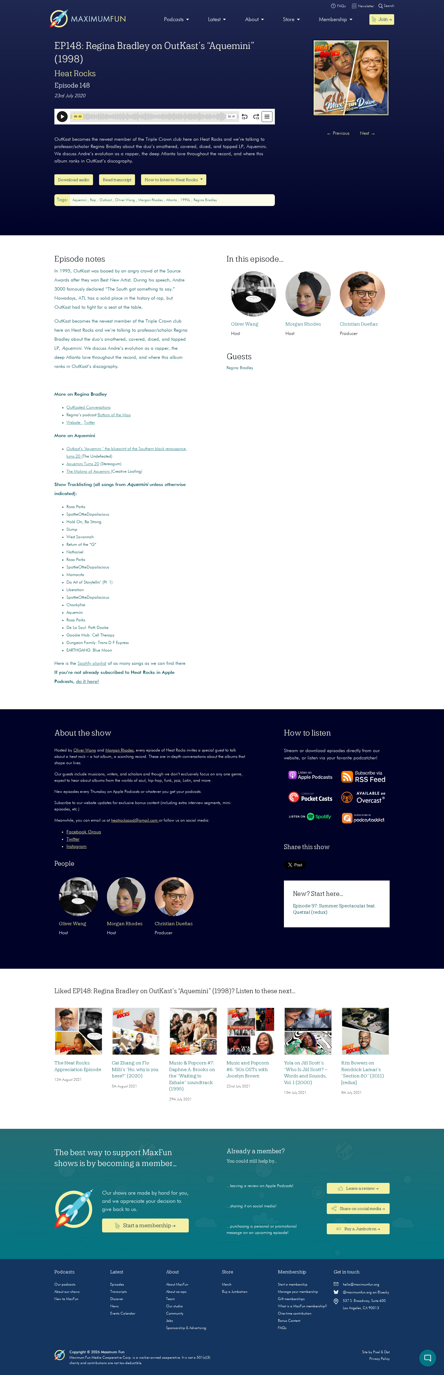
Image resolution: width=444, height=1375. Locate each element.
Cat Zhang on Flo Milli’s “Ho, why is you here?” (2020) (135, 1069)
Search (388, 6)
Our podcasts (65, 1284)
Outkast (106, 200)
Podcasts (174, 19)
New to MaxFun (66, 1299)
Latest (214, 19)
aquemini (80, 200)
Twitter (89, 422)
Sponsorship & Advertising (186, 1328)
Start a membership (292, 1284)
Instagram (76, 846)
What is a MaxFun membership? (302, 1306)
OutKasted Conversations (88, 407)
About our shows (67, 1292)
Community (174, 1313)
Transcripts (118, 1292)
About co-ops (176, 1292)
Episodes (117, 1284)
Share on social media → (362, 1208)
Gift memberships (291, 1299)
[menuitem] (176, 19)
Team (170, 1299)
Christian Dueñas (359, 324)
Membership (333, 19)
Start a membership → (149, 1225)
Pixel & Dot (381, 1352)
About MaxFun (177, 1284)
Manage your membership (298, 1292)
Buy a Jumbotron (234, 1292)
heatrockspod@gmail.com (135, 820)
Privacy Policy (379, 1359)
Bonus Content (289, 1321)
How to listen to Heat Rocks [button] (172, 179)
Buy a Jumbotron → (361, 1228)
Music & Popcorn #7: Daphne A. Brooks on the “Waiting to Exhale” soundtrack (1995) (192, 1076)
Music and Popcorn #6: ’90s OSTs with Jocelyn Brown (248, 1069)
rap (93, 200)
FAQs (282, 1328)
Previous (338, 133)
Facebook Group (83, 832)
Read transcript (117, 179)
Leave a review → (361, 1188)
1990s (185, 200)
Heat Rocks (75, 73)
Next (367, 133)
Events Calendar (122, 1313)
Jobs (169, 1321)
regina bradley (205, 200)
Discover (116, 1299)
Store (288, 19)
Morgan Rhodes (151, 200)
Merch (226, 1284)
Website (74, 422)
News (114, 1306)
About (252, 19)
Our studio (174, 1306)
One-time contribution (294, 1313)
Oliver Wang (125, 200)
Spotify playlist (92, 663)
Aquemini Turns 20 (82, 464)
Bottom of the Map (114, 415)
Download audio (73, 179)
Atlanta (172, 200)
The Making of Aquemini (88, 471)
